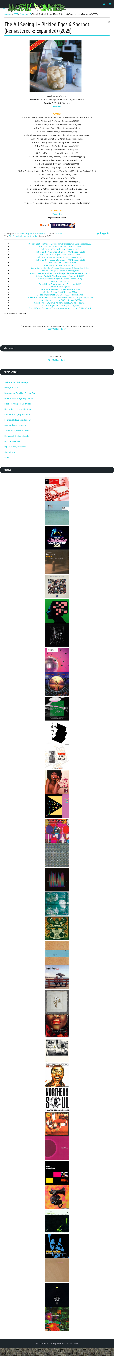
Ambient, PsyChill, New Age (16, 382)
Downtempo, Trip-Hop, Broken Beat (30, 233)
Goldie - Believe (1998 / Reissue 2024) (60, 292)
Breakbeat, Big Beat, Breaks (16, 436)
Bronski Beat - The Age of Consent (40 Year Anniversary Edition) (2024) (60, 308)
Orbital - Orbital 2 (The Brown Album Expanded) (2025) (60, 276)
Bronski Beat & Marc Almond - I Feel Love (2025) (60, 284)
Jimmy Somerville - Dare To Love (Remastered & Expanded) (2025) (60, 268)
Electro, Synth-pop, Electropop (17, 403)
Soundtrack (9, 452)
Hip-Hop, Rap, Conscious (15, 446)
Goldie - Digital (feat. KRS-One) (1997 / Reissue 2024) (60, 294)
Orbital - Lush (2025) (60, 281)
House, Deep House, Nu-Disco (17, 409)
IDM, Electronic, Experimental (17, 414)
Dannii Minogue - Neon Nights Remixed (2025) (60, 289)
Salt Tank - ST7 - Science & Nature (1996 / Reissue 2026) (60, 251)
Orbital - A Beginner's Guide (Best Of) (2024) (60, 305)
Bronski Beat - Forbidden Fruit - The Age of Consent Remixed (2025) (60, 273)
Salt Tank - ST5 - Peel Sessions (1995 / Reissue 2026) (60, 257)
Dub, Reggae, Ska (12, 441)
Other (7, 457)
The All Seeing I (15, 236)
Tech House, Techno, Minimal (17, 430)
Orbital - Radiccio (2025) (60, 286)
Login (63, 328)
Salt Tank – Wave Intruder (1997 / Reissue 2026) (60, 246)
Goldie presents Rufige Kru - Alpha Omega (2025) (60, 278)
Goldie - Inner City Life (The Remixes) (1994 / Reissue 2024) (60, 302)
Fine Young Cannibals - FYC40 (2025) (60, 265)
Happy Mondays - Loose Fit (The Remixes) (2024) (60, 300)
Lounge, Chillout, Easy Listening (18, 419)
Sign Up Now (53, 328)
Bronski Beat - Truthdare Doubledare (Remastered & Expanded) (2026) (59, 243)
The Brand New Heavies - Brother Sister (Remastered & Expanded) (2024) (60, 297)
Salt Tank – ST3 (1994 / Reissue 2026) (60, 262)
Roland (59, 233)
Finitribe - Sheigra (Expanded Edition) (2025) (60, 270)
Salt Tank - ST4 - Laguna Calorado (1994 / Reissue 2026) (60, 260)
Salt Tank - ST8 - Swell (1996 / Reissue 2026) (60, 249)
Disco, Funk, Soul (11, 387)
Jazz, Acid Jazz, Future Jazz (16, 425)
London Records (30, 236)
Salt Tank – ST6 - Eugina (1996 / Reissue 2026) (60, 254)
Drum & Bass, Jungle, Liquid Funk (18, 398)
